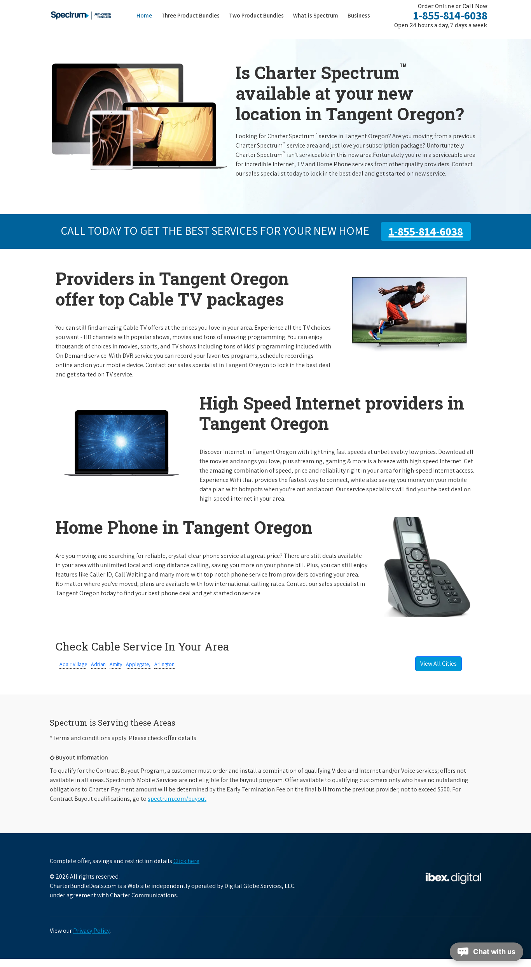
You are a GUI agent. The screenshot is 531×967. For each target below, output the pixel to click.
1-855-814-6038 (450, 15)
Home (144, 15)
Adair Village (73, 664)
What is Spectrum (315, 15)
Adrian (98, 664)
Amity (116, 664)
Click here (186, 861)
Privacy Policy (91, 931)
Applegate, (138, 664)
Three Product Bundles (192, 15)
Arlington (164, 664)
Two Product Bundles (256, 15)
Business (359, 15)
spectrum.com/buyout (177, 799)
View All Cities (438, 663)
